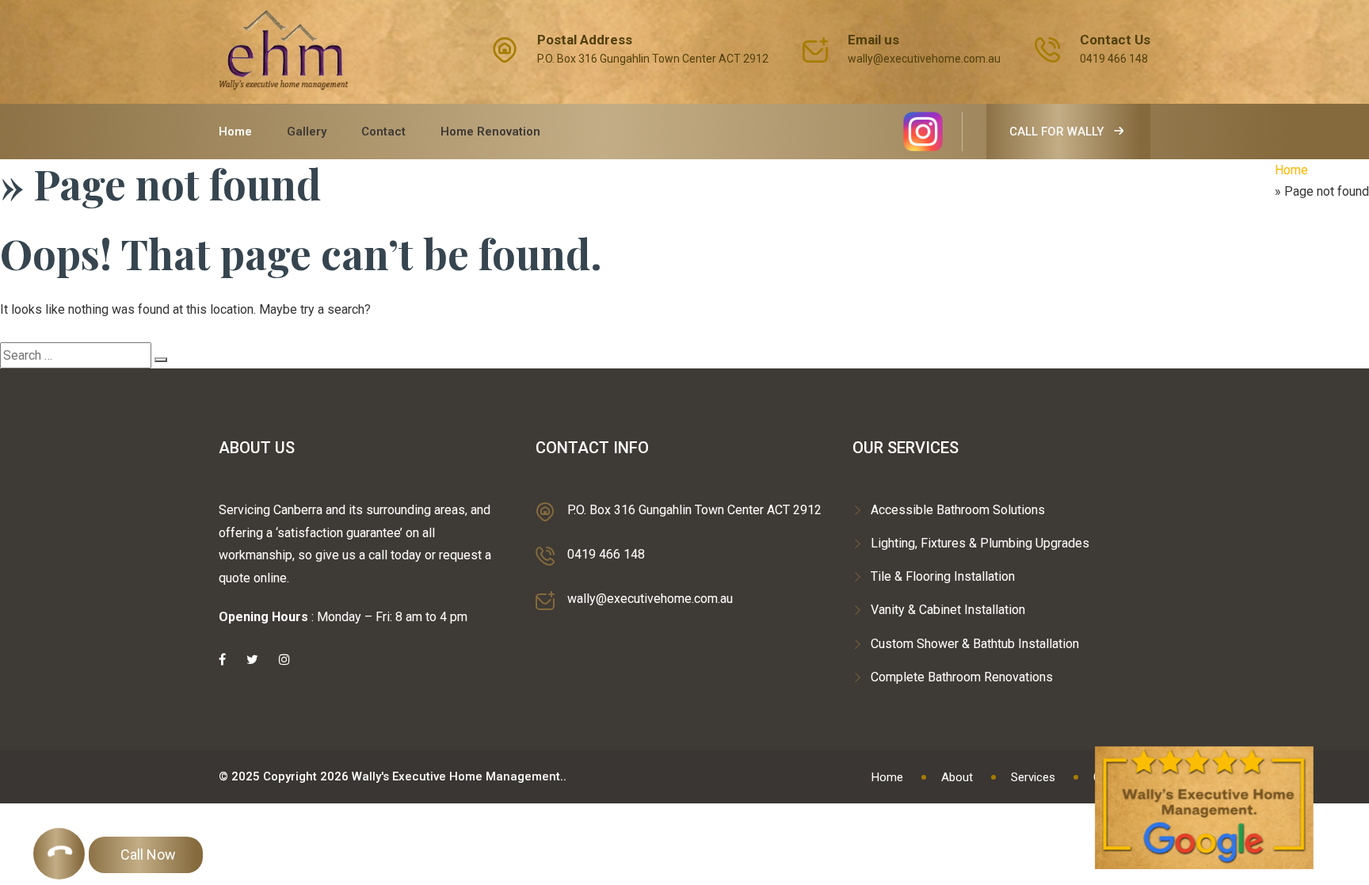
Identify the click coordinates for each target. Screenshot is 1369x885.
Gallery (306, 131)
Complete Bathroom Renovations (962, 677)
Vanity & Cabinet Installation (948, 609)
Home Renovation (490, 131)
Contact (383, 131)
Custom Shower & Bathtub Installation (975, 643)
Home (235, 131)
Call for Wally (1058, 131)
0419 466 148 (1114, 58)
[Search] (160, 359)
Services (1033, 777)
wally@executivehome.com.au (924, 58)
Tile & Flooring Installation (943, 576)
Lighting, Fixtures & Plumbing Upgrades (980, 543)
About (957, 777)
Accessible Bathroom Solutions (958, 509)
